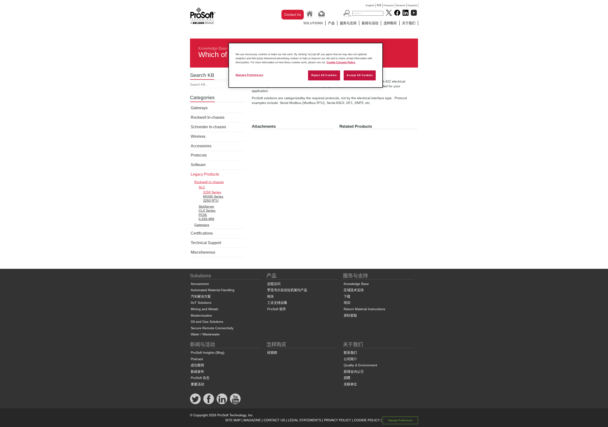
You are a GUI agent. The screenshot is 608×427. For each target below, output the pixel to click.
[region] (305, 65)
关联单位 (350, 384)
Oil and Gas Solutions (207, 322)
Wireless (198, 136)
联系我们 (350, 352)
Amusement (200, 284)
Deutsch (400, 5)
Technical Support (206, 243)
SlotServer (206, 206)
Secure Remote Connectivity (212, 328)
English (370, 5)
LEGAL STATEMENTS (304, 420)
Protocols (199, 155)
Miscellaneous (203, 252)
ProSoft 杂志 (200, 378)
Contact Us (292, 14)
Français (389, 5)
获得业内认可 (354, 371)
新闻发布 (197, 371)
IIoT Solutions (201, 302)
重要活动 (197, 384)
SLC (202, 187)
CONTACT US (274, 420)
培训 (347, 302)
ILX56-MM (206, 219)
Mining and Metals (204, 309)
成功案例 (197, 365)
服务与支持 (348, 23)
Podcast (197, 359)
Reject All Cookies (324, 75)
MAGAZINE (252, 420)
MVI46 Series (213, 196)
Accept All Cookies (360, 75)
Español (412, 5)
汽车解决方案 (201, 296)
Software (198, 165)
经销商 (272, 352)
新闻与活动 (370, 23)
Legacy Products (205, 174)
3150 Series (212, 192)
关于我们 (408, 23)
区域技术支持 (354, 290)
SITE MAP (233, 420)
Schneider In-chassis (208, 127)
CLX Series (207, 210)
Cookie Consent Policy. (341, 62)
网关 (270, 296)
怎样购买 (390, 23)
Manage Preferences (249, 75)
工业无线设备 (277, 302)
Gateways (199, 108)
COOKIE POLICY (367, 420)
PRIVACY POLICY (337, 420)
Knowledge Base (212, 48)
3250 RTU (210, 200)
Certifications (202, 233)
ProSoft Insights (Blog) (207, 352)
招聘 (347, 378)
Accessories (201, 146)
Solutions (313, 23)
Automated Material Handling (212, 290)
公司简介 (350, 359)
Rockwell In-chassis (207, 117)
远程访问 (273, 284)
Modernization (201, 315)
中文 (379, 5)
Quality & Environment (360, 365)
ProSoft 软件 (276, 309)
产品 (331, 23)
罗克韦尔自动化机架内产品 (287, 290)
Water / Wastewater (205, 334)
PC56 (203, 215)
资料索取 (350, 315)
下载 (347, 296)
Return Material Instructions (364, 309)
